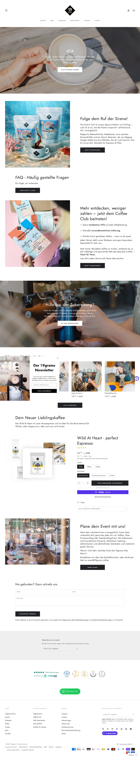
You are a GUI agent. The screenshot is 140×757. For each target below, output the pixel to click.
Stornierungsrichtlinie (13, 750)
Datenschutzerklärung (36, 747)
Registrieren (37, 714)
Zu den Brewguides (70, 323)
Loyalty (64, 717)
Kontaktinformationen (28, 750)
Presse (7, 727)
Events (7, 717)
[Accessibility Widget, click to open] (136, 378)
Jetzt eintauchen (92, 150)
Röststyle (8, 720)
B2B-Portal (37, 717)
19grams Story (10, 714)
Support (65, 714)
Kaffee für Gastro (39, 727)
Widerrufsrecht (23, 747)
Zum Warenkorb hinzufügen (110, 483)
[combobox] (133, 755)
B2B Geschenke (39, 720)
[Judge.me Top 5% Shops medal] (93, 674)
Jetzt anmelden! (44, 391)
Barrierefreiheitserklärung (71, 730)
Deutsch (131, 755)
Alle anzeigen (70, 405)
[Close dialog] (58, 358)
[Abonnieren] (77, 648)
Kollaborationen (67, 727)
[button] (6, 10)
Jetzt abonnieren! (92, 266)
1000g (89, 467)
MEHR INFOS (93, 567)
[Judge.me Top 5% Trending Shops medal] (102, 674)
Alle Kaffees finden (70, 70)
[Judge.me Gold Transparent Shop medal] (75, 674)
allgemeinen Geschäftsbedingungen (75, 620)
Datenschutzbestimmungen (102, 620)
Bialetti (112, 475)
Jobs (6, 730)
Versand (86, 459)
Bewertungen (66, 720)
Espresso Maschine (98, 475)
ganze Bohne (83, 475)
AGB (45, 747)
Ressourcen (66, 723)
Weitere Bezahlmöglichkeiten (103, 497)
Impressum (58, 747)
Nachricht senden (27, 614)
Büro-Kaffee (37, 723)
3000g (98, 467)
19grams (13, 744)
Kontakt (8, 733)
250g (81, 467)
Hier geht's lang (27, 190)
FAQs (7, 723)
